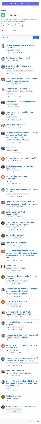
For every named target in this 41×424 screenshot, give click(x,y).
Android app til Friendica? (17, 301)
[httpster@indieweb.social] (3, 79)
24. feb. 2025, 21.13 (16, 411)
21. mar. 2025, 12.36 (16, 237)
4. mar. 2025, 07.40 (16, 390)
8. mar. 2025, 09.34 (17, 365)
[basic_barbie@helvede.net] (3, 125)
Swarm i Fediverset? (15, 235)
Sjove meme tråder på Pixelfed (19, 312)
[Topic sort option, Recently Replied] (8, 37)
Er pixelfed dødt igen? (15, 125)
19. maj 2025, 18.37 (16, 96)
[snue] (3, 323)
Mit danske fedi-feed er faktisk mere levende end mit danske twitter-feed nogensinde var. (21, 383)
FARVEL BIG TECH (20, 4)
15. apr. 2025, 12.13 (16, 142)
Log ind (35, 38)
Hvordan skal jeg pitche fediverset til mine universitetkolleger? (22, 290)
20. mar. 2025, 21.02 (16, 260)
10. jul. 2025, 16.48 (16, 73)
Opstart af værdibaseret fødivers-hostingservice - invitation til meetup (22, 203)
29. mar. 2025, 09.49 (17, 206)
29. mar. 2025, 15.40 (16, 196)
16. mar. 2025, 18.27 (16, 283)
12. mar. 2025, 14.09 (16, 317)
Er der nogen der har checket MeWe (21, 158)
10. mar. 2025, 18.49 (16, 340)
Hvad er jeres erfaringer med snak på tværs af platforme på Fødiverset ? (22, 359)
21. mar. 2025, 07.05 (16, 245)
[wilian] (3, 202)
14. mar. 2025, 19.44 (16, 306)
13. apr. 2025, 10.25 (16, 171)
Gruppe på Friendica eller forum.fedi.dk (17, 177)
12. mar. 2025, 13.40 (16, 329)
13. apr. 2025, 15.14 (16, 160)
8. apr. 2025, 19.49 (15, 183)
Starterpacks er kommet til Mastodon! (22, 406)
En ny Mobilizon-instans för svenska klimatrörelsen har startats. (21, 80)
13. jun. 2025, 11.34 (16, 83)
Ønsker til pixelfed (13, 396)
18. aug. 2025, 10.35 (16, 60)
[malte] (3, 102)
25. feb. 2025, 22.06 (16, 401)
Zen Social (10, 148)
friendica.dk (11, 266)
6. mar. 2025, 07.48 (16, 375)
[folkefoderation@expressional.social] (3, 266)
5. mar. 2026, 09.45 (17, 52)
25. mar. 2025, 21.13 (16, 217)
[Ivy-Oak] (3, 59)
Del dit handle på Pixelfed (17, 212)
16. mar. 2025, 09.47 (16, 296)
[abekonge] (3, 371)
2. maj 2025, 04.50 (16, 127)
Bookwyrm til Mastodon (16, 243)
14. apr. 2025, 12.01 (16, 152)
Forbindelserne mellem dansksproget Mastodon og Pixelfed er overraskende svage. (22, 135)
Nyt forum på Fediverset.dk (18, 89)
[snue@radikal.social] (3, 359)
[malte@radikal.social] (3, 133)
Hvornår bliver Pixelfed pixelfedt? (20, 102)
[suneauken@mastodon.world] (3, 46)
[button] (3, 421)
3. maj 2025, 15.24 (16, 119)
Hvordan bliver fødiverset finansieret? (22, 335)
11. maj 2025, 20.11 (15, 106)
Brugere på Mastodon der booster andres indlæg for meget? (20, 223)
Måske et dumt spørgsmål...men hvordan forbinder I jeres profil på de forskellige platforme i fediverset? (21, 253)
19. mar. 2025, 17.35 (16, 270)
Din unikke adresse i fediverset (19, 166)
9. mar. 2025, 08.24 (16, 352)
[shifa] (3, 313)
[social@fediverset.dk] (3, 89)
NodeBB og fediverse (15, 371)
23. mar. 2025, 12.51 (16, 229)
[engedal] (3, 243)
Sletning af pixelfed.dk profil (18, 58)
